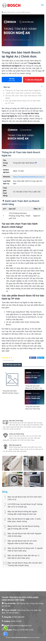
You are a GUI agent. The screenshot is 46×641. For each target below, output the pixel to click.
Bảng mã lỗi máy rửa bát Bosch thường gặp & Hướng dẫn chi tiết (23, 527)
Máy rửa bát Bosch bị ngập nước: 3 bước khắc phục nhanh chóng (24, 520)
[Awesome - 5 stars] (11, 358)
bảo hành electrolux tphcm (28, 574)
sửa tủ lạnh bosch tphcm (21, 581)
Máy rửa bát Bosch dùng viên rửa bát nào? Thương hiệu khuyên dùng (25, 564)
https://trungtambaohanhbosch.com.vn (28, 177)
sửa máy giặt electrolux (20, 584)
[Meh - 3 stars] (7, 358)
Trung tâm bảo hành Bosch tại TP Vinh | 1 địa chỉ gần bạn (33, 388)
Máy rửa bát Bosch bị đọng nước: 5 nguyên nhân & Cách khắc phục (25, 549)
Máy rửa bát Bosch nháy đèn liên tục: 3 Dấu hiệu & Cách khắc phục (23, 556)
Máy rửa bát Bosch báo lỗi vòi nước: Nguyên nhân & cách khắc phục (22, 542)
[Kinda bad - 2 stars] (5, 358)
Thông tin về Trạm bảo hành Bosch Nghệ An (23, 90)
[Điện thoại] (5, 628)
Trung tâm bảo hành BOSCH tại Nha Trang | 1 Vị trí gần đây (11, 393)
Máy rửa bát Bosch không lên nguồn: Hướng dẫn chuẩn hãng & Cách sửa (22, 512)
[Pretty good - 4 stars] (9, 358)
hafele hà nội (37, 584)
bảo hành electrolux (21, 576)
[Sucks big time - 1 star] (3, 358)
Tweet (41, 357)
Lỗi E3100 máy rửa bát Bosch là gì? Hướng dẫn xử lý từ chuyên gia (25, 505)
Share (33, 357)
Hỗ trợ (12, 79)
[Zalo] (5, 634)
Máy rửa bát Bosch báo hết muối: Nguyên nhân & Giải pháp (24, 534)
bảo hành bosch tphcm (19, 579)
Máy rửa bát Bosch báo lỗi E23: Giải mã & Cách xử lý (25, 498)
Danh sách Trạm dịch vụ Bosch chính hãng (23, 93)
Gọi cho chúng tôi (34, 80)
